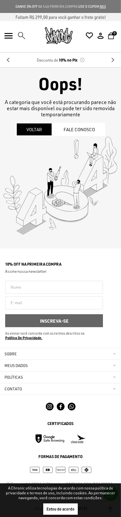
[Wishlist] (89, 35)
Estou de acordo (60, 509)
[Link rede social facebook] (61, 406)
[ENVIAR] (54, 320)
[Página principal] (59, 35)
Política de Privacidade (23, 338)
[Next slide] (112, 60)
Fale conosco (79, 129)
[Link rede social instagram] (50, 406)
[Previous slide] (8, 60)
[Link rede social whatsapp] (72, 406)
